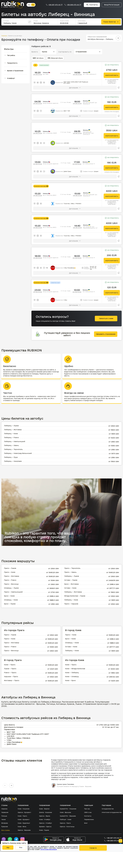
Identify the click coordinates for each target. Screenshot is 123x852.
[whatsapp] (10, 839)
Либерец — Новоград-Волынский (18, 453)
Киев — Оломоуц (72, 676)
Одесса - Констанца (67, 826)
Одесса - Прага (65, 823)
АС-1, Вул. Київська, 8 (89, 74)
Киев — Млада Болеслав (75, 668)
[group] (83, 773)
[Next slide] (11, 785)
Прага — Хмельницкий (13, 592)
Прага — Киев (9, 572)
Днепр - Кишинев (45, 812)
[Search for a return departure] (118, 38)
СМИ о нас (88, 812)
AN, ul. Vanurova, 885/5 (49, 195)
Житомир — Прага (11, 680)
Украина (4, 809)
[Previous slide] (5, 785)
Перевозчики (89, 819)
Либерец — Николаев (13, 461)
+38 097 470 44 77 (55, 5)
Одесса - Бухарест (24, 812)
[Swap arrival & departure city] (30, 22)
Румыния (4, 826)
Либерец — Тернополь (13, 449)
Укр (29, 4)
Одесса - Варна (44, 816)
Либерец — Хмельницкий (14, 441)
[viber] (3, 839)
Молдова (4, 823)
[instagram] (22, 839)
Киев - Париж (44, 830)
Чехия (3, 819)
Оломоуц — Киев (11, 600)
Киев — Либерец (72, 672)
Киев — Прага (9, 665)
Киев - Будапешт (24, 823)
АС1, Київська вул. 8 (89, 163)
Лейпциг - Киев (65, 819)
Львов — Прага (10, 668)
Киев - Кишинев (23, 809)
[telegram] (16, 839)
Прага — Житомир (11, 576)
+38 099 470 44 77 (74, 5)
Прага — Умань (70, 572)
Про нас (87, 809)
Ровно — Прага (10, 672)
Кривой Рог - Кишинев (68, 809)
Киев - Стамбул (44, 819)
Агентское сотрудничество (112, 812)
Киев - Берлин (44, 809)
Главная (4, 35)
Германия (4, 812)
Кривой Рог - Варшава (68, 816)
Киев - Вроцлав (65, 812)
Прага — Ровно (10, 580)
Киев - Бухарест (24, 819)
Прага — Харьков (71, 604)
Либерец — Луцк (11, 457)
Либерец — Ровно (11, 437)
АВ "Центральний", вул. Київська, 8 (90, 103)
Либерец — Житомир (13, 429)
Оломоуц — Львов (11, 588)
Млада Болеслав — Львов (74, 596)
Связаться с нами (106, 318)
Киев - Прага (22, 816)
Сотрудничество (108, 809)
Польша (4, 816)
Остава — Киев (70, 588)
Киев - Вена (22, 826)
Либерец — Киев (11, 433)
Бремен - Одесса (45, 826)
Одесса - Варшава (24, 830)
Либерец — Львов (11, 425)
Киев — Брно (70, 680)
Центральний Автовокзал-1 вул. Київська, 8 (88, 133)
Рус (33, 4)
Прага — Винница (11, 584)
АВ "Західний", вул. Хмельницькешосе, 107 (90, 227)
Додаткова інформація (48, 849)
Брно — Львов (9, 604)
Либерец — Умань (11, 445)
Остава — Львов (70, 580)
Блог (86, 823)
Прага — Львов (10, 568)
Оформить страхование (105, 334)
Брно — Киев (9, 596)
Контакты (87, 816)
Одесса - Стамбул (45, 823)
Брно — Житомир (71, 584)
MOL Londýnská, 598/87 (50, 133)
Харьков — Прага (11, 676)
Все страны (5, 830)
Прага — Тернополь (72, 568)
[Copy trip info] (119, 88)
